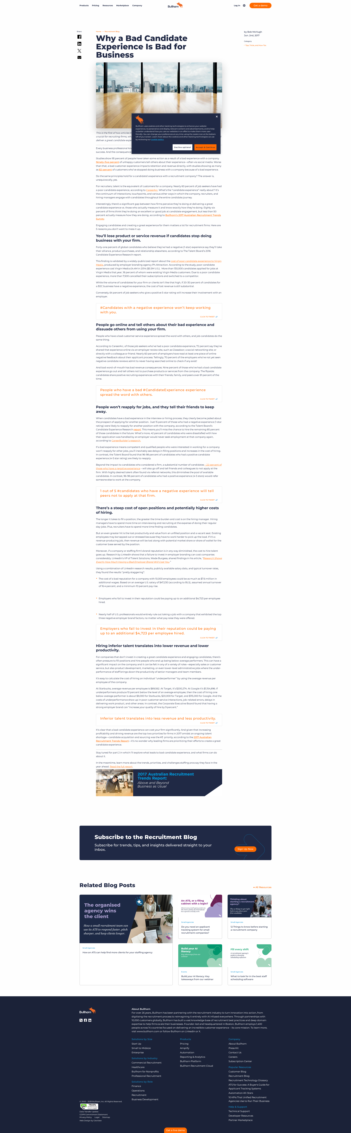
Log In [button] (237, 5)
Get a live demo (175, 1130)
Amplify (184, 1048)
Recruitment (139, 1095)
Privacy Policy (86, 1117)
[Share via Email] (79, 58)
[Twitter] (81, 1020)
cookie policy (157, 139)
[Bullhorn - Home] (88, 1011)
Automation (187, 1052)
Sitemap (106, 1117)
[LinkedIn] (89, 1020)
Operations (138, 1090)
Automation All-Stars (241, 1093)
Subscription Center (240, 1061)
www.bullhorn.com (148, 1031)
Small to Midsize (141, 1048)
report (137, 429)
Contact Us (235, 1052)
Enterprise (138, 1052)
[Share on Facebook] (79, 37)
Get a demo (261, 5)
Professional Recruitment (146, 1076)
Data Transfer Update (89, 1112)
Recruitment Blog (112, 31)
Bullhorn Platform (190, 1061)
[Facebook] (85, 1020)
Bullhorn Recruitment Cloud (196, 1065)
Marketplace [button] (122, 5)
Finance (136, 1086)
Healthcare (138, 1067)
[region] (176, 133)
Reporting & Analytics (192, 1057)
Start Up (136, 1043)
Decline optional (182, 147)
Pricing (95, 5)
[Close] (217, 117)
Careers (233, 1057)
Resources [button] (108, 5)
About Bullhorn (238, 1043)
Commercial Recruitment (147, 1062)
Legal (97, 1117)
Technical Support (239, 1111)
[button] (244, 5)
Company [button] (137, 5)
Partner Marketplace (241, 1120)
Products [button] (84, 5)
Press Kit (234, 1048)
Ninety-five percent (107, 162)
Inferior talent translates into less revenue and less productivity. (158, 718)
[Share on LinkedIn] (79, 44)
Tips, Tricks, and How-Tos (255, 45)
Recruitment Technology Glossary (248, 1080)
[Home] (175, 7)
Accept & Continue (205, 147)
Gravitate (98, 1120)
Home (98, 31)
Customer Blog (237, 1071)
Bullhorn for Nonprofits (145, 1071)
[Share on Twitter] (79, 51)
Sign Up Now (245, 849)
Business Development (145, 1099)
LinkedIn (190, 1031)
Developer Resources (241, 1115)
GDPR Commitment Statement (94, 1114)
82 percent (105, 169)
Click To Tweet (207, 317)
